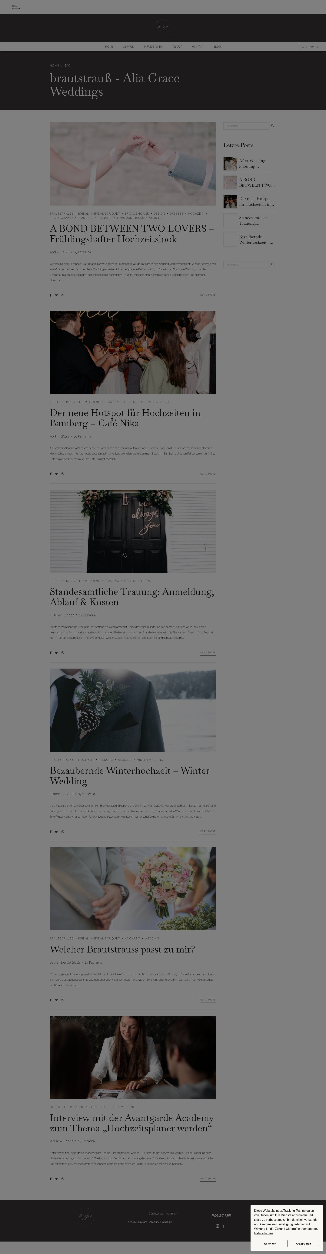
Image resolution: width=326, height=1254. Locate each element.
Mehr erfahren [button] (263, 1233)
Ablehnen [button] (270, 1243)
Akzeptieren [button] (303, 1243)
